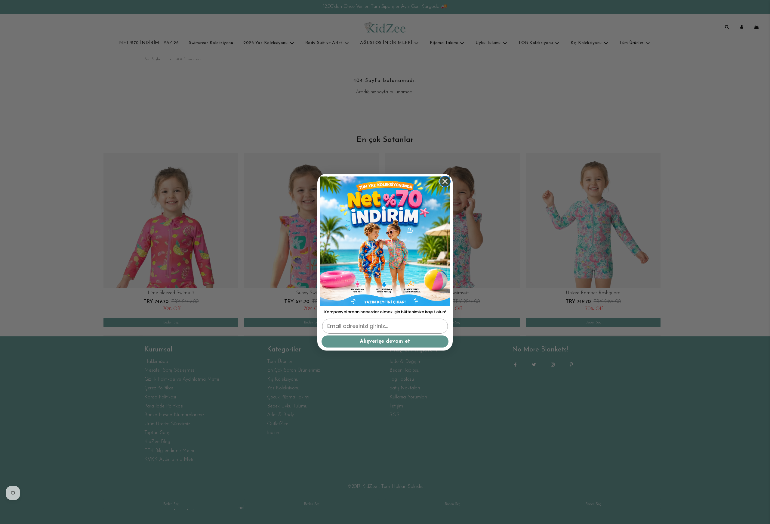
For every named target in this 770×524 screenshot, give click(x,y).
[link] (385, 241)
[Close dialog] (445, 181)
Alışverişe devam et (385, 341)
